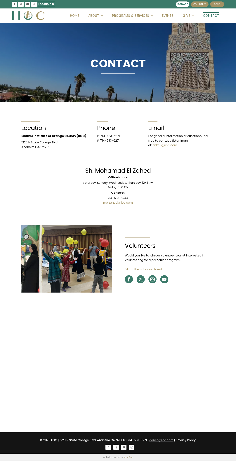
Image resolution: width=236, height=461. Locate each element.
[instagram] (34, 4)
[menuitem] (74, 15)
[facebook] (14, 4)
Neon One (128, 457)
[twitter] (21, 4)
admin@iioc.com (165, 145)
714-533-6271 (110, 136)
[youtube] (27, 4)
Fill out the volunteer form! (143, 269)
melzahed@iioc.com (118, 202)
